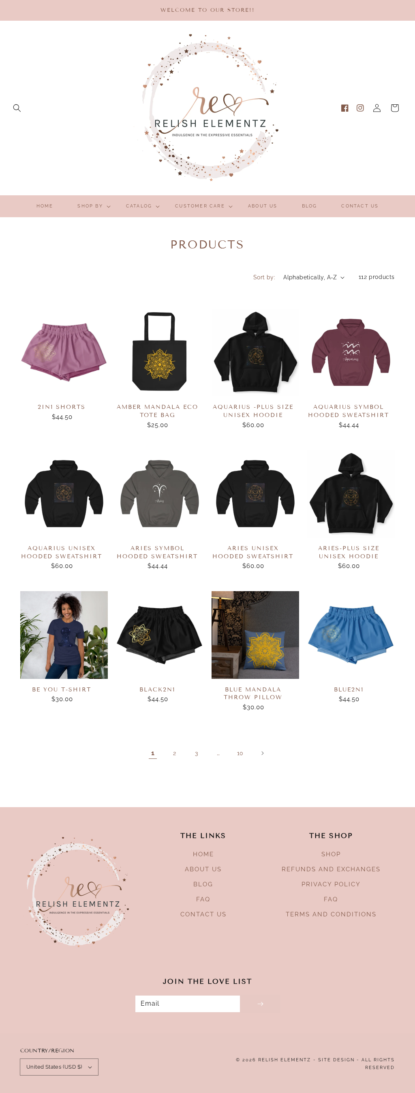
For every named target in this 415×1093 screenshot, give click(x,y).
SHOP (331, 854)
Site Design (336, 1060)
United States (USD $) (54, 1067)
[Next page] (262, 753)
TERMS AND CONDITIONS (331, 914)
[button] (17, 108)
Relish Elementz (284, 1060)
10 (240, 753)
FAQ (203, 899)
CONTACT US (203, 914)
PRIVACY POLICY (331, 884)
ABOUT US (203, 869)
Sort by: (264, 277)
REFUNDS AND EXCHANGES (331, 869)
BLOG (203, 884)
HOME (203, 854)
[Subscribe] (260, 1004)
